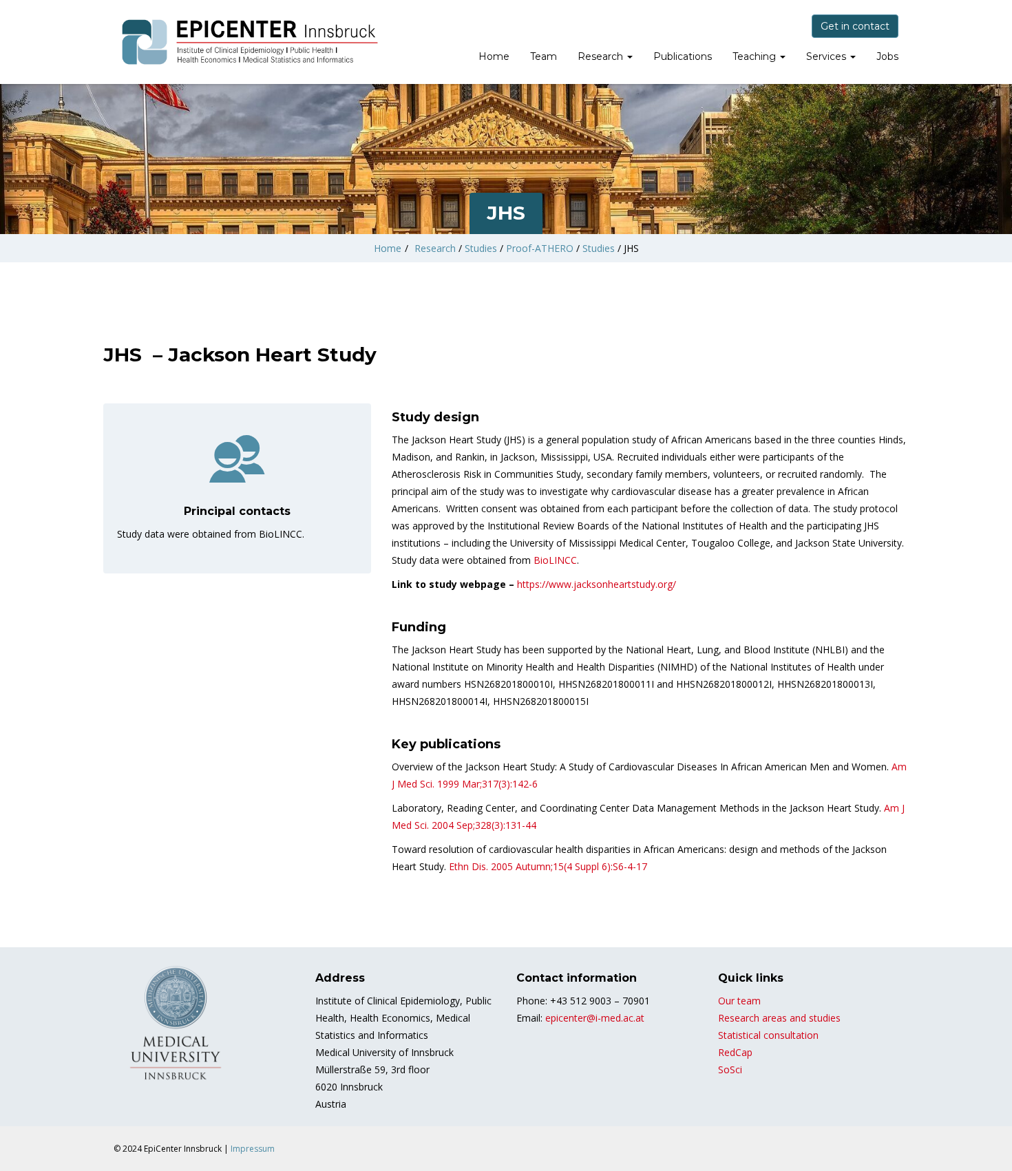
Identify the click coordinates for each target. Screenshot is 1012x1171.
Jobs (887, 56)
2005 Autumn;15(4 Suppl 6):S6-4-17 (548, 866)
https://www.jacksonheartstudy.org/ (596, 584)
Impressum (253, 1148)
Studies (481, 248)
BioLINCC (555, 560)
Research (602, 56)
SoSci (730, 1069)
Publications (682, 56)
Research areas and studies (779, 1017)
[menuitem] (494, 57)
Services (827, 56)
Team (543, 56)
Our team (739, 1000)
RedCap (735, 1052)
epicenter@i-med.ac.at (594, 1017)
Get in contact (855, 26)
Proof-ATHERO (539, 248)
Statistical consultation (768, 1035)
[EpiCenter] (251, 42)
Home (493, 56)
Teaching (755, 56)
